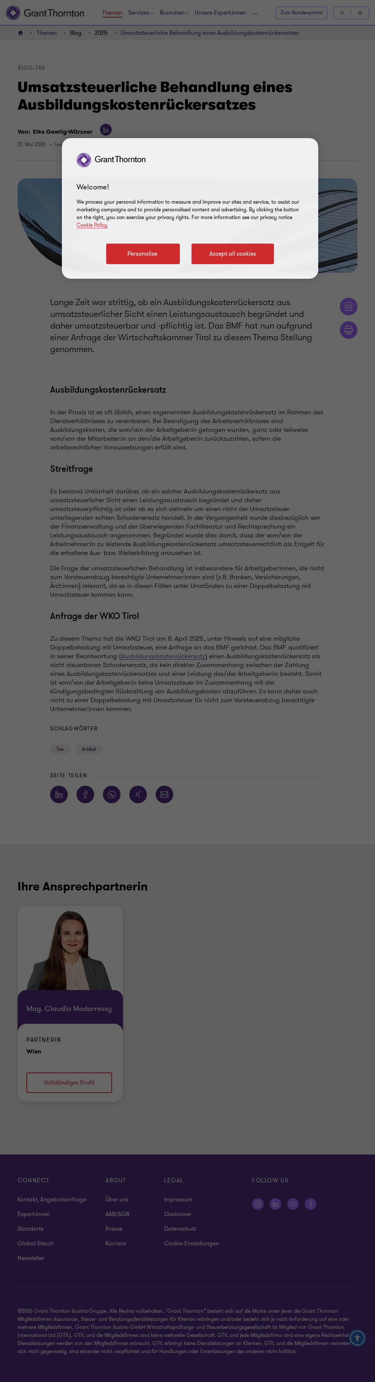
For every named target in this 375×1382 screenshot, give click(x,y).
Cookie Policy (92, 225)
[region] (190, 208)
